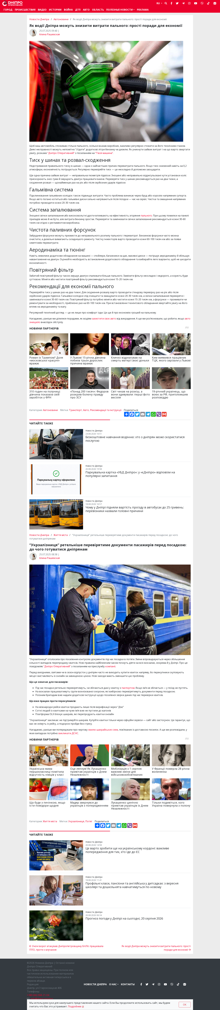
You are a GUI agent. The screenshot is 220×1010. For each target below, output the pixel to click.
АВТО (86, 9)
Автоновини (61, 19)
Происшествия (25, 9)
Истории (55, 9)
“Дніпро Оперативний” (61, 153)
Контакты (128, 984)
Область (98, 9)
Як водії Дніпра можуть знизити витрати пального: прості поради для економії (156, 947)
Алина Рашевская (49, 34)
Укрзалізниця (76, 821)
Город (8, 9)
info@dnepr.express (42, 998)
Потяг (88, 821)
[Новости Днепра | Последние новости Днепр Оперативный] (12, 3)
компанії (110, 666)
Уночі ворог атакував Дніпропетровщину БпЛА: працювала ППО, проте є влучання (66, 947)
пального (146, 215)
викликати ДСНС (68, 733)
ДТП (78, 9)
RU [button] (158, 3)
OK (184, 1004)
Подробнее (74, 1006)
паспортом (128, 688)
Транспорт (75, 410)
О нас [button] (113, 984)
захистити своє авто (104, 318)
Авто (86, 410)
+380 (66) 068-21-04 (38, 995)
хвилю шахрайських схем (103, 729)
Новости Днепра (39, 19)
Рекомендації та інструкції (105, 410)
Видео (42, 9)
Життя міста (61, 535)
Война (68, 9)
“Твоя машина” (104, 153)
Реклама (143, 9)
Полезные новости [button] (119, 9)
